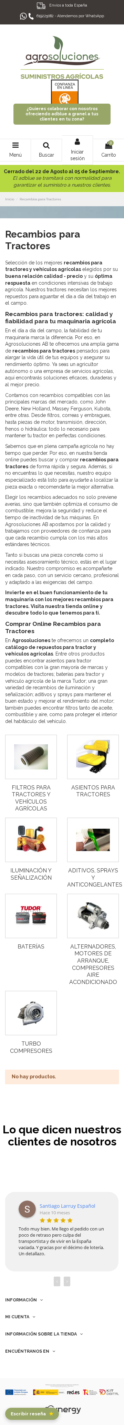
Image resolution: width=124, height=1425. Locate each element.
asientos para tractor (68, 660)
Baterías (31, 946)
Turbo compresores (31, 1047)
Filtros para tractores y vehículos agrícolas (31, 798)
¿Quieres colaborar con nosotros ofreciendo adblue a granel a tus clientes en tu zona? (62, 114)
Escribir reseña (32, 1414)
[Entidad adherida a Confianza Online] (65, 89)
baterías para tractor (78, 674)
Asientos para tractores (93, 791)
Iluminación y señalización (31, 874)
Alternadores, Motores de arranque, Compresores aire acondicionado (93, 964)
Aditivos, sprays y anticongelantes (94, 877)
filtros (71, 708)
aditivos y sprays (53, 694)
